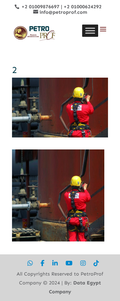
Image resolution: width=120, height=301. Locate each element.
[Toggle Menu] (90, 30)
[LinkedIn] (55, 263)
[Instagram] (83, 263)
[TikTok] (96, 263)
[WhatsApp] (30, 263)
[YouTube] (69, 263)
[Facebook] (43, 263)
